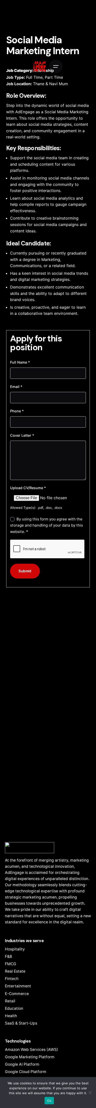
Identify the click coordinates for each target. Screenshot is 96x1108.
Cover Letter (22, 435)
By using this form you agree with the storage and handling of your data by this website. (46, 525)
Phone (17, 411)
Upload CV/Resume (28, 488)
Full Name (20, 362)
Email (16, 387)
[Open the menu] (56, 66)
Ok (49, 1101)
